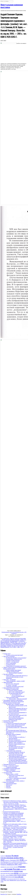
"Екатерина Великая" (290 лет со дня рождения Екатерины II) (17, 756)
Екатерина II (13, 860)
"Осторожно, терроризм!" (10, 720)
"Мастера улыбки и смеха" (13, 771)
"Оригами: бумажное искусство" (15, 686)
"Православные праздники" (13, 670)
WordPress (19, 894)
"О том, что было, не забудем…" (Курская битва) (17, 737)
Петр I (24, 861)
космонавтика (5, 871)
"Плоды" (8, 786)
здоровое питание (13, 867)
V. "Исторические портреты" (13, 750)
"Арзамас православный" (15, 690)
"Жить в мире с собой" (12, 774)
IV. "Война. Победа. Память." (13, 734)
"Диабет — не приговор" (12, 662)
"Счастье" (8, 787)
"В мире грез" (7, 653)
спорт (8, 880)
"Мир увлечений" (8, 682)
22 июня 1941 (3, 855)
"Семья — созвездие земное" (11, 765)
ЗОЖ (22, 860)
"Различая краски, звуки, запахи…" (15, 780)
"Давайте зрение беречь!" (13, 660)
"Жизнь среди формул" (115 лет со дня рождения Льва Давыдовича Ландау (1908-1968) (18, 710)
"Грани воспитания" (11, 767)
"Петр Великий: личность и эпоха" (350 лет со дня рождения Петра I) (18, 762)
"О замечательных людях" (16, 693)
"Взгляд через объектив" (12, 683)
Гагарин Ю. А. (7, 860)
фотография (23, 638)
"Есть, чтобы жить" (11, 663)
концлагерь (23, 869)
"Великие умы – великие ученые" (15, 704)
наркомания (3, 873)
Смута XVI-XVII (4, 863)
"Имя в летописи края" (12, 697)
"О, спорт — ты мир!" (11, 685)
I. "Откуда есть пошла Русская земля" (16, 723)
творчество (12, 638)
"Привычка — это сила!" (12, 779)
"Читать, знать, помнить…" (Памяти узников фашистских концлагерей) (17, 744)
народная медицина (10, 873)
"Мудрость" (9, 785)
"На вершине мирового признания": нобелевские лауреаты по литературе (13, 700)
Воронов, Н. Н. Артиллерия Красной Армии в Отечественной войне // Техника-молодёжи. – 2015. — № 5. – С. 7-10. (15, 836)
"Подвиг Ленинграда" (15, 739)
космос (12, 871)
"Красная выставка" (11, 783)
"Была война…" (13, 735)
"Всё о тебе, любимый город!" (17, 692)
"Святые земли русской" (12, 671)
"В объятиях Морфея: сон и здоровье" (16, 657)
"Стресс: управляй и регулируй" (17, 778)
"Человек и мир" (7, 772)
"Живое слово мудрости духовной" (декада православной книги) (15, 668)
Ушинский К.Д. (16, 863)
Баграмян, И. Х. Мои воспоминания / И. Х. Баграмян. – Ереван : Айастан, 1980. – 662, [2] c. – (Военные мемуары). (15, 832)
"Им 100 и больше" (8, 674)
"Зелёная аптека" (10, 664)
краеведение (6, 638)
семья (2, 880)
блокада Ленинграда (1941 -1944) (11, 864)
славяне (5, 880)
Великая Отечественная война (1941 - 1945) (12, 857)
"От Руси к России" (8, 722)
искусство (2, 869)
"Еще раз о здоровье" (9, 656)
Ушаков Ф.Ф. (11, 863)
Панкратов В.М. (19, 861)
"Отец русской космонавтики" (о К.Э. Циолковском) (18, 713)
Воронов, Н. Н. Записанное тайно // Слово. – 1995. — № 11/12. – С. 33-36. (15, 824)
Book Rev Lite (4, 894)
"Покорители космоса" (9, 764)
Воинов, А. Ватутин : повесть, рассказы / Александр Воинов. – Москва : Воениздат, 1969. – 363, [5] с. (14, 840)
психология (11, 877)
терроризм (18, 880)
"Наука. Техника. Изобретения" (11, 703)
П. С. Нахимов (13, 861)
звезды (8, 866)
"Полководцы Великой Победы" (17, 741)
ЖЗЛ (18, 860)
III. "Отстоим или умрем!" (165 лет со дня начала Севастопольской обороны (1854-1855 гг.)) (16, 732)
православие (13, 875)
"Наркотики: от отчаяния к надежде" (16, 666)
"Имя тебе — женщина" (9, 679)
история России (12, 869)
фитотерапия (23, 880)
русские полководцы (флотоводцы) (12, 878)
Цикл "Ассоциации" (8, 782)
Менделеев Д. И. (6, 861)
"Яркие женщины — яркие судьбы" (15, 681)
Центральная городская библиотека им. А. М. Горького (14, 632)
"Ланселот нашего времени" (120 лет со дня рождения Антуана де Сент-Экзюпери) (16, 677)
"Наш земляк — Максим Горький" (18, 698)
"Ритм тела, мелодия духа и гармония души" (16, 776)
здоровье (21, 866)
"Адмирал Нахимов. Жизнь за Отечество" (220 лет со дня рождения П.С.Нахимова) (17, 753)
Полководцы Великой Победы (11, 811)
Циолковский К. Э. (23, 863)
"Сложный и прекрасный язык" (11, 768)
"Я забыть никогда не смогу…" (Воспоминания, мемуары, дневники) (17, 748)
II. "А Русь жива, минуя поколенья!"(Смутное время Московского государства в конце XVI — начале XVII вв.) (16, 727)
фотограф (17, 638)
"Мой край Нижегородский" (11, 688)
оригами (7, 875)
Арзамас (8, 856)
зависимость (3, 867)
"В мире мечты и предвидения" (14, 655)
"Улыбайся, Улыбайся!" (9, 770)
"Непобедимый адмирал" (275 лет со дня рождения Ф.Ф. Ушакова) (18, 759)
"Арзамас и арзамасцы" (12, 689)
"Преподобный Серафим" (16, 672)
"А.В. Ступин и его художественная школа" (18, 695)
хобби (2, 881)
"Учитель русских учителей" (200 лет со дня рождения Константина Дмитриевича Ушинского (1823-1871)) (18, 717)
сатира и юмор (22, 878)
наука (16, 873)
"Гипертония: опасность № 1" (14, 659)
